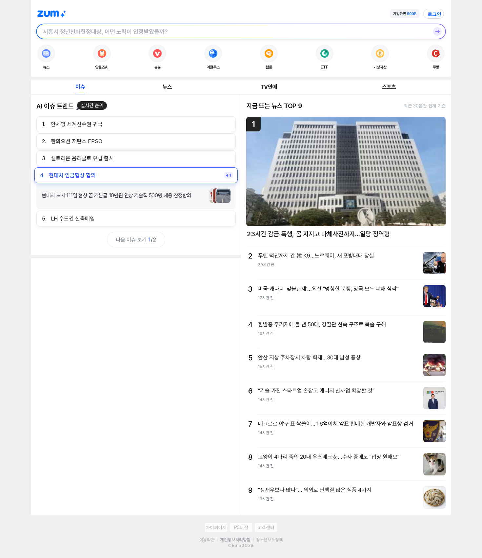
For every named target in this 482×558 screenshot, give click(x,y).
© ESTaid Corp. (241, 545)
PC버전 (241, 527)
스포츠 (389, 87)
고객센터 (266, 527)
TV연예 (268, 87)
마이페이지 (216, 527)
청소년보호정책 (269, 539)
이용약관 (206, 539)
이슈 (80, 87)
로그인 (434, 14)
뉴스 (167, 87)
